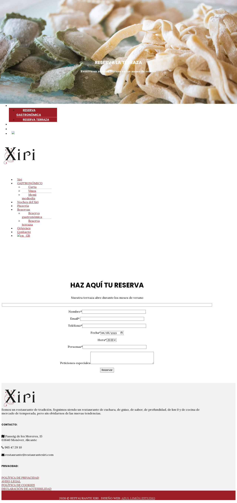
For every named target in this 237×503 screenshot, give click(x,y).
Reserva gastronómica (28, 112)
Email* (75, 318)
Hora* (102, 340)
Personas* (75, 347)
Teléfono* (75, 325)
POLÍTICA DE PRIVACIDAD (20, 478)
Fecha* (96, 332)
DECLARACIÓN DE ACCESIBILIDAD (26, 489)
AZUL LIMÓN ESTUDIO (138, 498)
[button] (122, 105)
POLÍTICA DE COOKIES (18, 485)
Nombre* (75, 311)
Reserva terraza (36, 119)
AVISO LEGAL (11, 481)
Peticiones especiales (75, 363)
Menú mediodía (29, 196)
